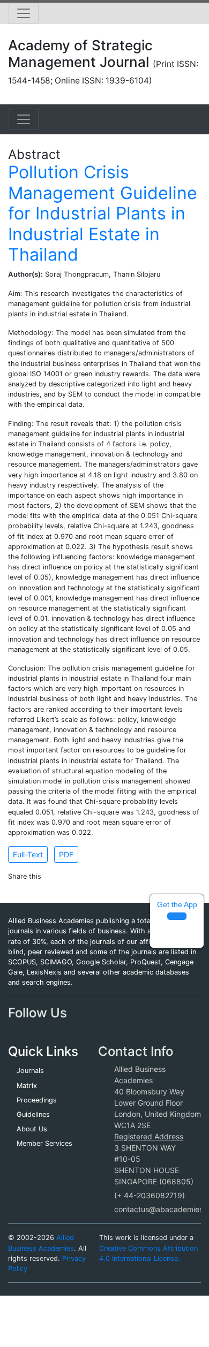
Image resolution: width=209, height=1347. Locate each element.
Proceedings (37, 1100)
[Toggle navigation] (24, 13)
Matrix (27, 1086)
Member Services (44, 1143)
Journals (30, 1071)
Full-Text (28, 854)
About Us (32, 1129)
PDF (66, 854)
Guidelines (33, 1114)
